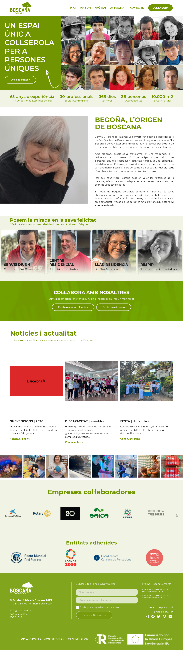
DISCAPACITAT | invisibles (85, 421)
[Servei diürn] (23, 252)
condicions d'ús (111, 607)
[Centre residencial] (69, 252)
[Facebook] (153, 616)
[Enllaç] (21, 8)
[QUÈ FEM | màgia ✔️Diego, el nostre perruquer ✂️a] (149, 466)
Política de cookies (162, 612)
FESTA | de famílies (135, 421)
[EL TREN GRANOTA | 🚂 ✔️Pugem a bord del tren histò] (80, 466)
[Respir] (160, 252)
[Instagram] (147, 616)
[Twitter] (159, 616)
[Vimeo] (164, 616)
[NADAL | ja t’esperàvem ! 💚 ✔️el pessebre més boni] (11, 466)
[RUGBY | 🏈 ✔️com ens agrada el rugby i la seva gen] (126, 466)
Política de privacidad (161, 607)
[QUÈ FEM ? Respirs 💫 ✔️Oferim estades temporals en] (57, 466)
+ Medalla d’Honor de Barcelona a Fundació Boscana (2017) (155, 590)
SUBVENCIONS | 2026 (26, 421)
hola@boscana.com (21, 610)
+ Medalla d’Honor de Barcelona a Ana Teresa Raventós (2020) (155, 596)
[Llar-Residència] (114, 252)
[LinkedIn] (170, 616)
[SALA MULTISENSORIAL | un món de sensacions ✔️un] (103, 466)
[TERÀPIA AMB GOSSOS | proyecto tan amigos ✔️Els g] (34, 466)
